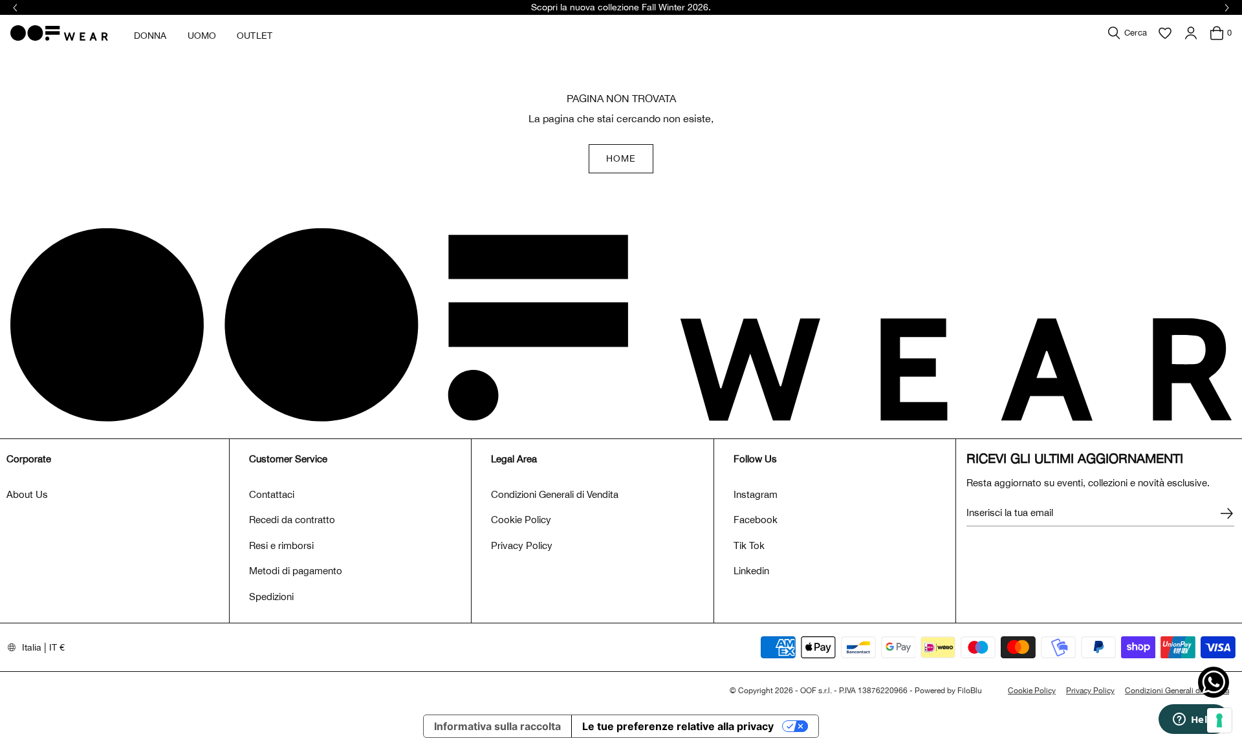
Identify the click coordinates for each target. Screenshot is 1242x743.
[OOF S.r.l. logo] (59, 33)
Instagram (756, 494)
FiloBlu (969, 690)
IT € (57, 647)
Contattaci (271, 494)
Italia (31, 647)
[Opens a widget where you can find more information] (1193, 720)
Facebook (756, 519)
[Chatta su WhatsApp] (1213, 682)
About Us (27, 494)
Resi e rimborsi (281, 545)
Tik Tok (749, 545)
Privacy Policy (521, 545)
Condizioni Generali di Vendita (554, 494)
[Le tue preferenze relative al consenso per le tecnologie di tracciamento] (1219, 720)
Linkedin (751, 570)
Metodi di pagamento (295, 570)
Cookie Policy (521, 519)
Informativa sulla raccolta (497, 726)
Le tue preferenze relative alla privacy (678, 726)
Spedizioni (271, 596)
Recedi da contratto (292, 519)
